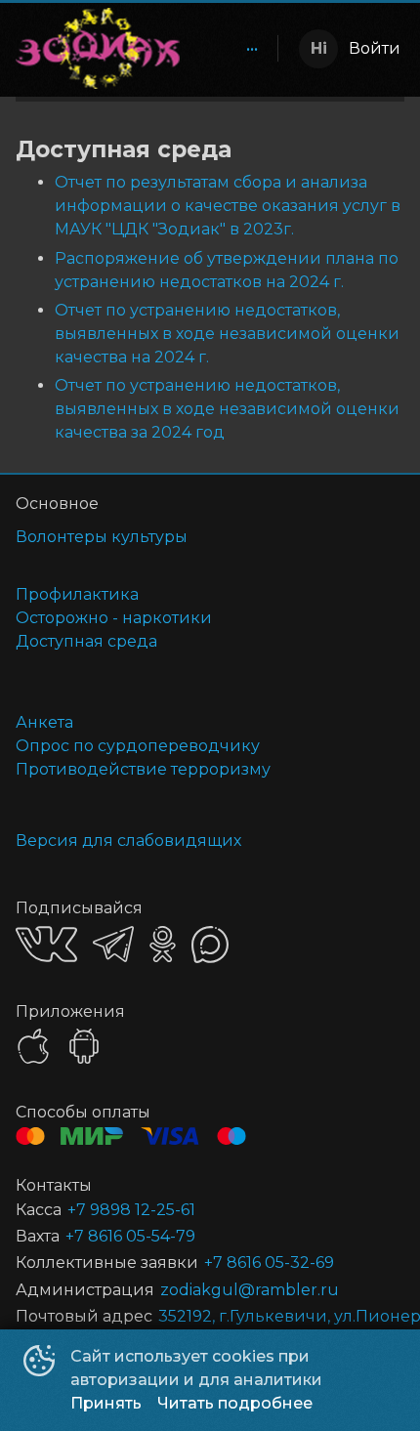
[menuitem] (252, 48)
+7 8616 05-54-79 (130, 1236)
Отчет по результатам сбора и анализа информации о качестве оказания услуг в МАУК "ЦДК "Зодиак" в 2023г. (227, 205)
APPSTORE (33, 1046)
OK (162, 944)
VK (46, 944)
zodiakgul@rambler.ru (249, 1290)
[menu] (232, 48)
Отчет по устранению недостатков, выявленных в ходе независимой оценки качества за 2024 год (227, 409)
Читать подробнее (235, 1403)
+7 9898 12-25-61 (131, 1209)
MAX (210, 944)
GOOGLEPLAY (84, 1046)
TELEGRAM (113, 944)
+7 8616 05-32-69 (269, 1262)
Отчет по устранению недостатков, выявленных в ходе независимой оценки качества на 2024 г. (227, 333)
